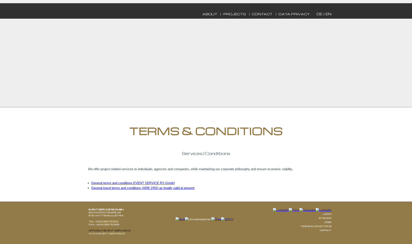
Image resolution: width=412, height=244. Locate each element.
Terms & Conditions (316, 226)
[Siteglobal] (216, 219)
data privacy (294, 14)
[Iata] (180, 219)
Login (327, 214)
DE (319, 14)
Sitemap (325, 218)
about (209, 14)
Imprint (326, 230)
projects (234, 14)
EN (329, 14)
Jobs (328, 222)
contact (262, 14)
